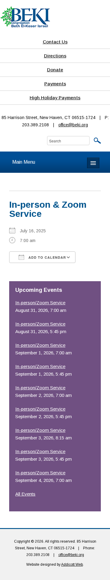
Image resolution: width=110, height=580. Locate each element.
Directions (55, 55)
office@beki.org (73, 124)
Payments (55, 83)
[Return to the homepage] (25, 16)
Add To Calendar (46, 257)
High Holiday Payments (55, 97)
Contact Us (55, 41)
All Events (25, 493)
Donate (55, 69)
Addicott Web (72, 564)
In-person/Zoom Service (40, 302)
